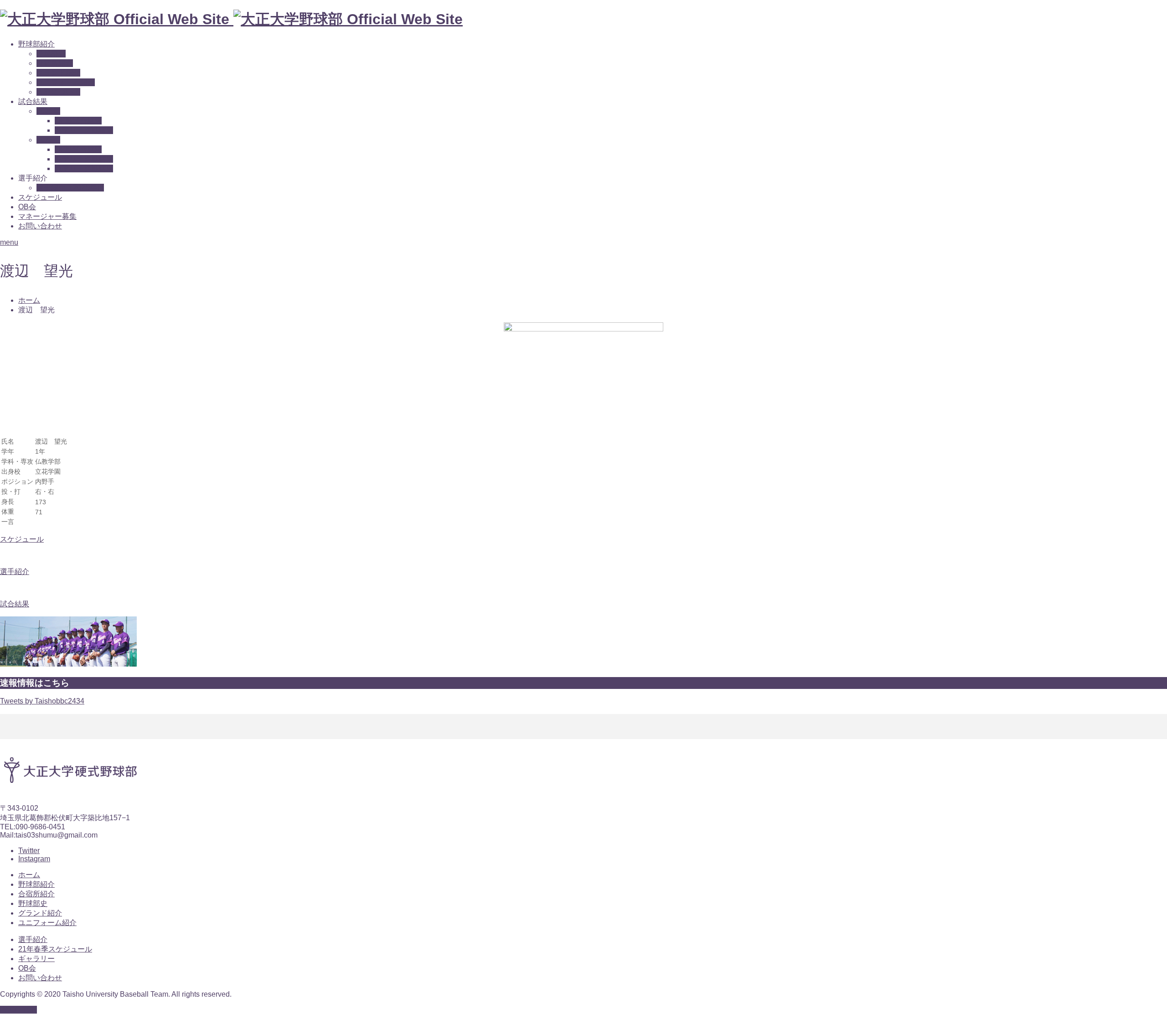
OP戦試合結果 (78, 120)
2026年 (48, 111)
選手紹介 (32, 939)
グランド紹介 (58, 73)
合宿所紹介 (54, 63)
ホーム (29, 875)
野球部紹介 (36, 44)
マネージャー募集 (47, 216)
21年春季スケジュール (55, 949)
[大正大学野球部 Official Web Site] (231, 19)
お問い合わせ (40, 226)
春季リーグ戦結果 (84, 130)
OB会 (27, 207)
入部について (58, 92)
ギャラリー (36, 958)
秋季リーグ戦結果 (84, 168)
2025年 (48, 140)
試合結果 (32, 101)
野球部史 (51, 53)
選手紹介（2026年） (70, 187)
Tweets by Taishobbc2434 (42, 701)
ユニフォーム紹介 (65, 82)
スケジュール (40, 197)
